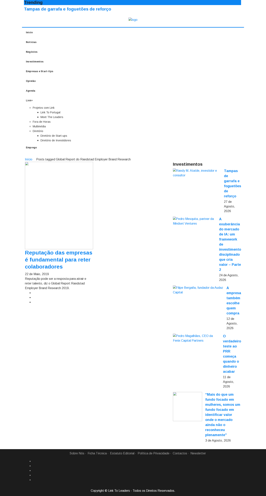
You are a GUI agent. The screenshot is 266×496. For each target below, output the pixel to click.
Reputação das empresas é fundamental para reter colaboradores (58, 260)
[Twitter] (34, 470)
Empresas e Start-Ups (39, 71)
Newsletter (198, 453)
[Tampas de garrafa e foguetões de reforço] (197, 173)
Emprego (31, 147)
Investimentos (35, 61)
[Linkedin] (34, 465)
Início (29, 32)
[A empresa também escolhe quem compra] (198, 290)
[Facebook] (34, 461)
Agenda (30, 90)
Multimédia (39, 126)
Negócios (32, 52)
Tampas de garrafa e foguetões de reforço (67, 9)
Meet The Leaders (52, 117)
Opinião (31, 81)
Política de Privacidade (153, 453)
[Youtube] (34, 479)
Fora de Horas (42, 121)
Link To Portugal (50, 112)
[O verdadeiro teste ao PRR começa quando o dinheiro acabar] (196, 338)
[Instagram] (34, 475)
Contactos (180, 453)
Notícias (31, 42)
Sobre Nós (77, 453)
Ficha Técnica (97, 453)
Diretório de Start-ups (54, 135)
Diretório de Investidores (56, 140)
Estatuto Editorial (122, 453)
